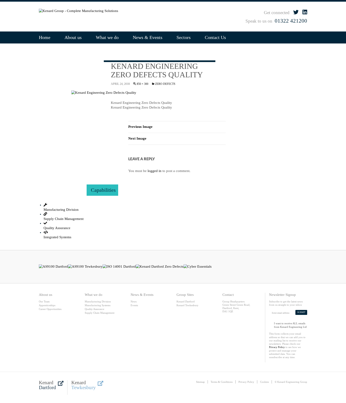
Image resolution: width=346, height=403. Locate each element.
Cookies (264, 381)
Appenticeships (47, 305)
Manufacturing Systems (97, 305)
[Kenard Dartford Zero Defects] (160, 266)
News (134, 301)
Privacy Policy (277, 347)
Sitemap (200, 381)
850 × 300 (142, 84)
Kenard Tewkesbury (187, 305)
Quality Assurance (94, 309)
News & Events (147, 37)
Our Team (44, 301)
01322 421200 (291, 21)
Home (44, 37)
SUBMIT (301, 312)
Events (134, 305)
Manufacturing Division (98, 301)
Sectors (184, 37)
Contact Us (215, 37)
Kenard (47, 385)
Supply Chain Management (99, 312)
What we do (107, 37)
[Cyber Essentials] (198, 266)
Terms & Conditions (222, 381)
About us (73, 37)
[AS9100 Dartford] (53, 266)
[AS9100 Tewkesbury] (85, 266)
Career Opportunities (50, 309)
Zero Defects (165, 84)
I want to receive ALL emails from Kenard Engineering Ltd (290, 324)
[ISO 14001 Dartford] (119, 266)
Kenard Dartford (186, 301)
